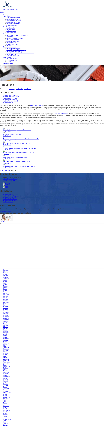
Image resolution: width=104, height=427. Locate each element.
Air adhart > (4, 170)
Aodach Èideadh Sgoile (13, 41)
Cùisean (8, 61)
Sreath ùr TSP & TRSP (13, 54)
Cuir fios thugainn (8, 63)
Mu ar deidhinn (7, 57)
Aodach (8, 45)
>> (9, 170)
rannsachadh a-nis (5, 211)
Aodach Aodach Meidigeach (14, 38)
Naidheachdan (10, 28)
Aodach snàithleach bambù (14, 51)
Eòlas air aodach (11, 29)
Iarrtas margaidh (11, 31)
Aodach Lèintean (11, 42)
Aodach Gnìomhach (12, 44)
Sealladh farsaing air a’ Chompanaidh (17, 35)
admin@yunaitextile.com (10, 9)
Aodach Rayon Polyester (13, 17)
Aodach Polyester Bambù (13, 23)
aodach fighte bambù (36, 105)
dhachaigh (12, 89)
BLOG (5, 26)
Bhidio (5, 34)
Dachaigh (6, 15)
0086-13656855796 (9, 180)
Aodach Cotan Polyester (13, 20)
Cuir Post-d (3, 221)
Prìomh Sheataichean (9, 47)
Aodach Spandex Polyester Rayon (16, 50)
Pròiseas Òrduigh (11, 58)
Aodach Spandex (11, 25)
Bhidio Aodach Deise (12, 39)
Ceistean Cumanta (11, 60)
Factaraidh (9, 36)
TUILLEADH (7, 131)
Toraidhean (6, 16)
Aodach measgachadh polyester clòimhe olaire (20, 53)
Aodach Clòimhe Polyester (14, 19)
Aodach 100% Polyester (13, 22)
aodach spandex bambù (61, 113)
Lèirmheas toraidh (11, 32)
